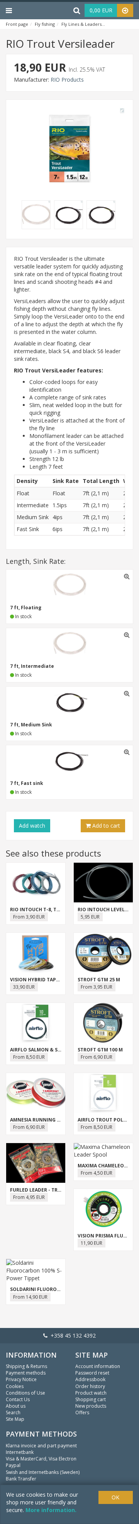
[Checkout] (125, 10)
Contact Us (18, 1399)
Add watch (32, 825)
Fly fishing (45, 24)
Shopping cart (90, 1399)
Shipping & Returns (26, 1366)
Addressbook (90, 1379)
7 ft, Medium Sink (31, 724)
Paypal (13, 1465)
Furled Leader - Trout (39, 1190)
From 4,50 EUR (96, 1173)
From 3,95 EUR (96, 987)
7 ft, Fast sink (26, 783)
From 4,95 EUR (29, 1197)
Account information (97, 1366)
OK (115, 1497)
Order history (90, 1386)
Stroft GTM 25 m (99, 979)
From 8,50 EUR (29, 1057)
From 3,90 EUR (29, 917)
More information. (50, 1510)
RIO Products (67, 79)
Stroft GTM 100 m (100, 1049)
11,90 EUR (91, 1243)
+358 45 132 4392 (71, 1335)
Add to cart (105, 825)
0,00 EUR (101, 10)
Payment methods (26, 1373)
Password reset (92, 1373)
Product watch (91, 1393)
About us (15, 1406)
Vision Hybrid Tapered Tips (45, 979)
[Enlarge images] (38, 215)
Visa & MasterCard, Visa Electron (41, 1458)
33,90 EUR (24, 987)
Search (13, 1412)
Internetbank (20, 1452)
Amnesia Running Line (39, 1120)
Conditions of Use (25, 1393)
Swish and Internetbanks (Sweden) (43, 1472)
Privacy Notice (21, 1379)
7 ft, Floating (25, 607)
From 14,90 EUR (30, 1297)
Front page (17, 24)
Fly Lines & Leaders (81, 24)
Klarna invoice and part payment (41, 1445)
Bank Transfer (21, 1478)
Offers (82, 1412)
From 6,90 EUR (96, 1057)
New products (90, 1406)
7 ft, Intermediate (32, 666)
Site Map (15, 1419)
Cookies (15, 1386)
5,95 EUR (90, 917)
